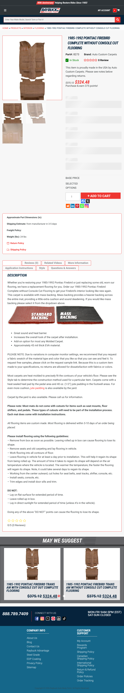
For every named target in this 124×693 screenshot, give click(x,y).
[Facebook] (83, 201)
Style (42, 268)
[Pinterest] (77, 206)
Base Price (73, 177)
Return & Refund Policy (86, 671)
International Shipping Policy (85, 664)
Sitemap (31, 667)
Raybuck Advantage (38, 650)
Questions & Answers (63, 268)
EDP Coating (34, 658)
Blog (29, 642)
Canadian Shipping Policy (85, 657)
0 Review (103, 60)
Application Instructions (19, 268)
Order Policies (85, 676)
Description (11, 262)
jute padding (37, 388)
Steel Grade (33, 654)
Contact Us (33, 646)
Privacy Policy (34, 663)
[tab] (11, 263)
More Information (78, 262)
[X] (88, 201)
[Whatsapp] (82, 206)
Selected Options (72, 185)
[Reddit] (68, 206)
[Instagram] (87, 206)
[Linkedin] (73, 206)
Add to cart (100, 196)
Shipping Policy (85, 651)
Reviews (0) (31, 262)
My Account (104, 10)
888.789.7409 (15, 614)
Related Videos (53, 262)
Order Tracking (85, 680)
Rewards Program (82, 646)
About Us (32, 638)
